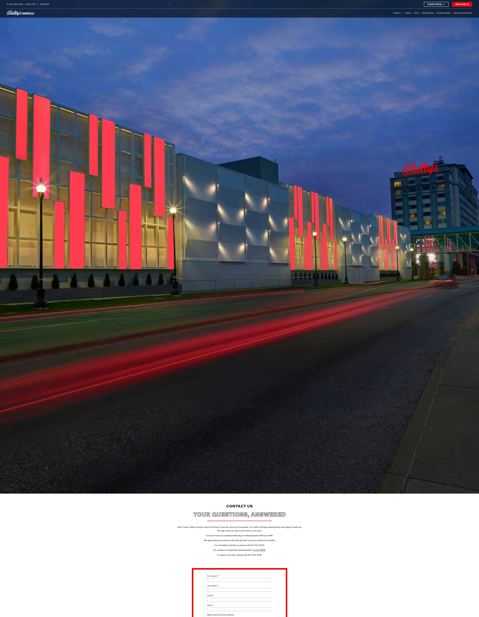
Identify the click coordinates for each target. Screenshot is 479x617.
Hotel (417, 13)
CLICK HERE (259, 550)
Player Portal (434, 4)
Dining (408, 13)
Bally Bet (31, 4)
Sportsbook (428, 13)
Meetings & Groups (463, 13)
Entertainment (443, 13)
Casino (396, 13)
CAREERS (44, 4)
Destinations (16, 4)
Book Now (461, 4)
